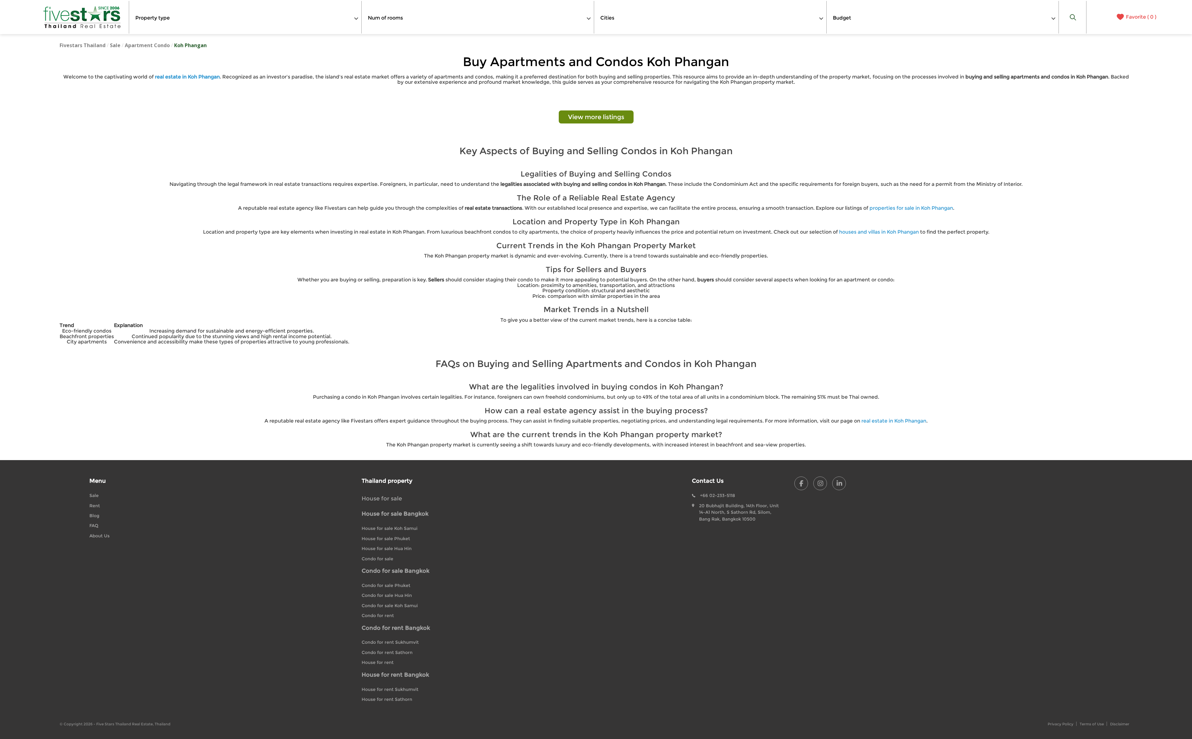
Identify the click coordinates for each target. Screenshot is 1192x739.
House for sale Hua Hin (387, 548)
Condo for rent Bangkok (396, 628)
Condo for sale (377, 559)
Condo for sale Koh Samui (390, 605)
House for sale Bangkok (395, 513)
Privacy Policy (1060, 724)
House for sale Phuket (386, 538)
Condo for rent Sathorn (387, 652)
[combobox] (245, 17)
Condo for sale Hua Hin (387, 595)
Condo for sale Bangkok (395, 570)
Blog (94, 515)
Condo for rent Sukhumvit (390, 642)
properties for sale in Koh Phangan (911, 208)
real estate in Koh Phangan (893, 421)
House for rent (378, 662)
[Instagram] (820, 483)
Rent (94, 505)
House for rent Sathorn (387, 699)
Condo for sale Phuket (386, 585)
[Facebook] (801, 483)
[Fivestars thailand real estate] (82, 17)
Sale (115, 45)
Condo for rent (378, 615)
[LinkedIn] (839, 483)
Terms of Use (1092, 724)
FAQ (93, 525)
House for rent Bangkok (395, 674)
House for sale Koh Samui (390, 528)
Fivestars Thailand (83, 45)
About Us (99, 536)
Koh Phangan (190, 45)
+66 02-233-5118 (717, 495)
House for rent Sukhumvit (390, 689)
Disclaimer (1119, 724)
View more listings (596, 117)
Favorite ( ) (1141, 17)
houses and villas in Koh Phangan (879, 232)
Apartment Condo (147, 45)
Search (1073, 17)
